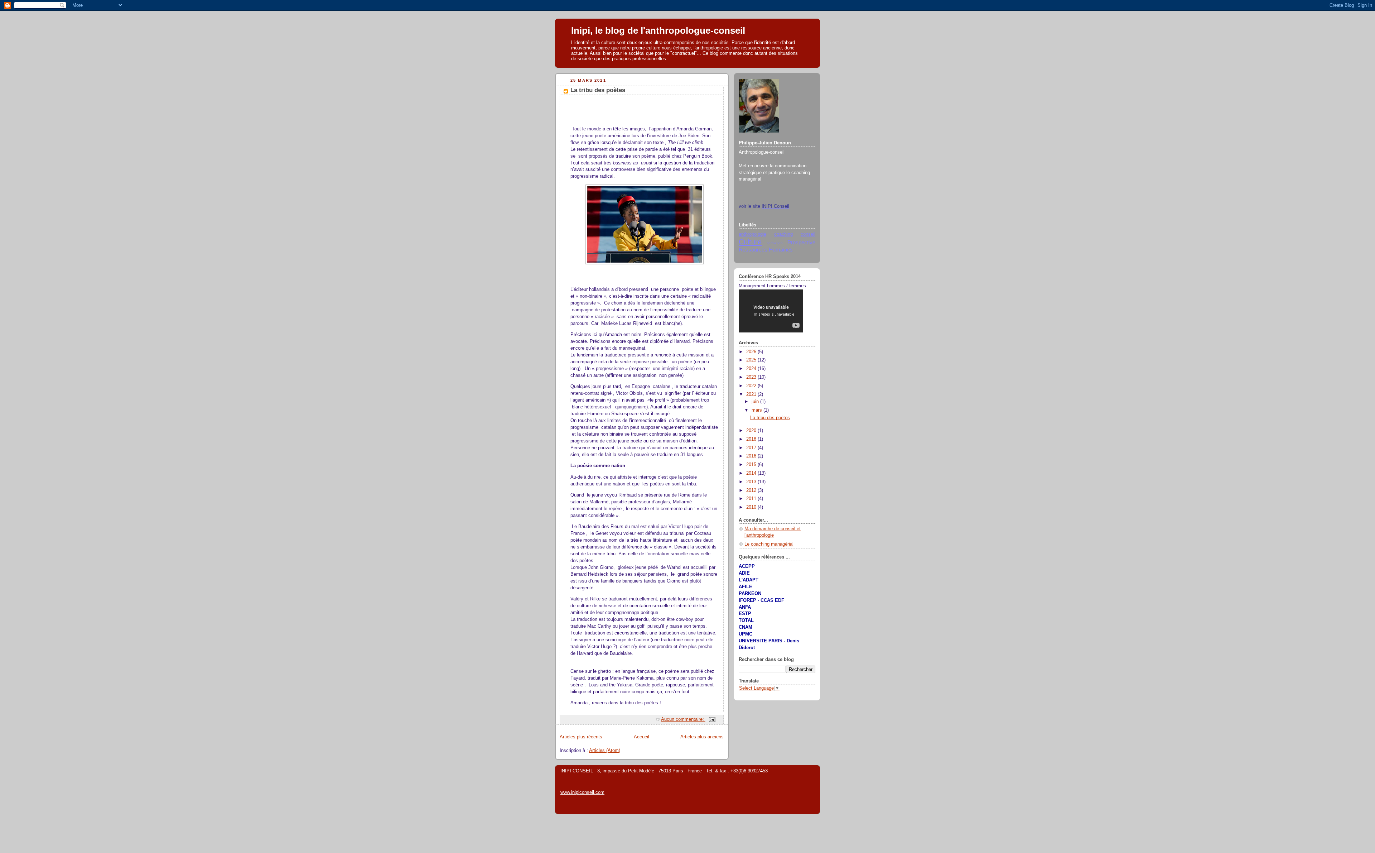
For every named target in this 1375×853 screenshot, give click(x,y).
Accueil (641, 736)
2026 (752, 351)
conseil (808, 234)
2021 (752, 394)
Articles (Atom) (604, 750)
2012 (752, 490)
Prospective (801, 242)
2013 (752, 481)
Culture (750, 242)
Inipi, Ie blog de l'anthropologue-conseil (658, 30)
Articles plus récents (581, 736)
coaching (783, 234)
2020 (752, 430)
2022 (752, 385)
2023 (752, 377)
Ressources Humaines (766, 249)
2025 (752, 360)
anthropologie (752, 234)
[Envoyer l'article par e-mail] (711, 719)
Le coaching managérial (768, 544)
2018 (752, 439)
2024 (752, 368)
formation (775, 243)
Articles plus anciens (702, 736)
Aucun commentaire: (683, 719)
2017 (752, 447)
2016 (752, 456)
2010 (752, 507)
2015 (752, 464)
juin (756, 401)
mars (757, 410)
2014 (752, 473)
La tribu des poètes (597, 90)
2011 (752, 498)
